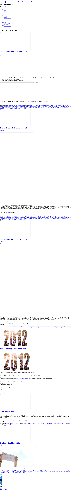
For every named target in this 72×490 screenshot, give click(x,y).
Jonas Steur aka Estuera (64, 423)
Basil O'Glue (62, 105)
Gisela (5, 12)
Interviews (5, 17)
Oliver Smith (32, 107)
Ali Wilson (25, 423)
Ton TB (5, 108)
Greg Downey (39, 106)
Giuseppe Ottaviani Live (33, 106)
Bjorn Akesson (6, 106)
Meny (1, 6)
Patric (5, 10)
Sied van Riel (63, 424)
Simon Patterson (49, 107)
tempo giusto (5, 425)
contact (3, 25)
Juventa (68, 106)
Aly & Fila (40, 105)
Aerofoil (31, 105)
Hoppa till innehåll (5, 6)
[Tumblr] (36, 480)
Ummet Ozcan (9, 108)
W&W (13, 425)
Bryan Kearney (11, 106)
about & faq (4, 22)
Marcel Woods (18, 107)
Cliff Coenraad (43, 423)
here (17, 381)
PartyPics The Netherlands (13, 105)
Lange (10, 424)
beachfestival (2, 106)
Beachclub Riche (67, 105)
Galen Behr (27, 106)
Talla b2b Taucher (64, 107)
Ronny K (39, 107)
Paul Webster (41, 424)
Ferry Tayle (23, 106)
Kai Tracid (7, 424)
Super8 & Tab (58, 107)
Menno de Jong (27, 107)
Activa (29, 105)
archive (3, 21)
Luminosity (8, 107)
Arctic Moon (48, 105)
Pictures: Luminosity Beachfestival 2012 (13, 51)
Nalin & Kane (37, 424)
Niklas (34, 101)
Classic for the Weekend (7, 18)
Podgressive (22, 105)
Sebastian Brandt (57, 424)
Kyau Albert (68, 391)
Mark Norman (22, 107)
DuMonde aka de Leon (49, 423)
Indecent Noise (44, 106)
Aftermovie (5, 16)
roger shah (49, 424)
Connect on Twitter (7, 27)
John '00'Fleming (54, 106)
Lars (4, 11)
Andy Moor (44, 105)
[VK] (36, 483)
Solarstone (54, 107)
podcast (3, 20)
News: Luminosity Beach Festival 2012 (13, 348)
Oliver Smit (28, 392)
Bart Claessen (57, 105)
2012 (8, 105)
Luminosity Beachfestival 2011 (10, 412)
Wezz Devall (17, 425)
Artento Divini (53, 105)
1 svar (1, 445)
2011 (8, 423)
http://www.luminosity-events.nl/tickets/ (22, 378)
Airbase (34, 105)
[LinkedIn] (36, 481)
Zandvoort (20, 425)
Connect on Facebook (7, 26)
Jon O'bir (58, 423)
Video (3, 14)
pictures (3, 9)
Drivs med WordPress (3, 489)
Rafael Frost (45, 424)
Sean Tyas (42, 107)
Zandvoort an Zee (14, 108)
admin (24, 108)
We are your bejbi (6, 24)
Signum (46, 107)
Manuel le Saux (12, 107)
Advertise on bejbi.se (7, 23)
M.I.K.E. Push (21, 424)
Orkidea (36, 107)
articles (3, 15)
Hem (2, 8)
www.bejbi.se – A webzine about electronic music (16, 2)
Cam (4, 13)
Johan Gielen (49, 106)
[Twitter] (36, 478)
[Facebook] (36, 476)
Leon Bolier (4, 107)
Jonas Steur (65, 106)
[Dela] (36, 484)
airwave (37, 105)
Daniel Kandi (16, 106)
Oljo (30, 101)
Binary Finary (2, 391)
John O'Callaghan (60, 106)
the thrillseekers (61, 392)
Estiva (20, 106)
